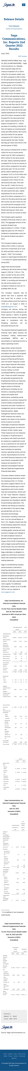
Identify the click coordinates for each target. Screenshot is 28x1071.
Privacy (10, 1056)
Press (15, 1054)
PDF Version (22, 56)
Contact (15, 1056)
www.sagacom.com (8, 592)
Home (5, 1054)
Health (6, 1056)
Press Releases (14, 26)
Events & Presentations (14, 29)
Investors (10, 1054)
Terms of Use (21, 1054)
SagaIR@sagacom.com (9, 306)
